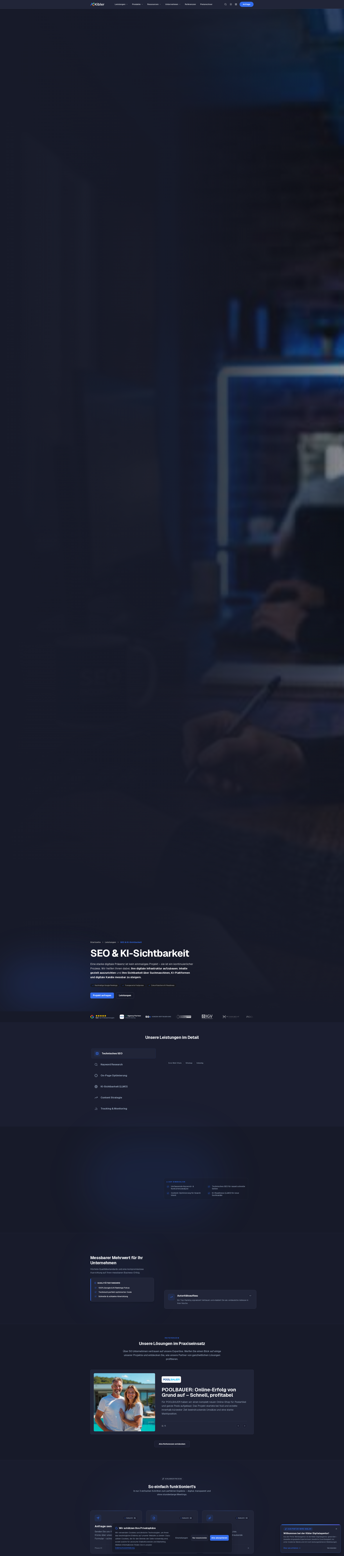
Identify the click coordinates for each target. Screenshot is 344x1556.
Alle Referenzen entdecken (172, 1444)
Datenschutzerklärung (125, 1548)
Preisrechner (206, 4)
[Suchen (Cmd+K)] (225, 4)
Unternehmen (171, 4)
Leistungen (120, 4)
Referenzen (190, 4)
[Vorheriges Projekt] (238, 1425)
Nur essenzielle (199, 1538)
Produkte (136, 4)
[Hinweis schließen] (336, 1528)
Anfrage (246, 4)
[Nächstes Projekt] (244, 1425)
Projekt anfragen (102, 995)
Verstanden (331, 1548)
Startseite (95, 942)
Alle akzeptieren (219, 1538)
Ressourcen (153, 4)
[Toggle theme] (230, 4)
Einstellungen (181, 1538)
